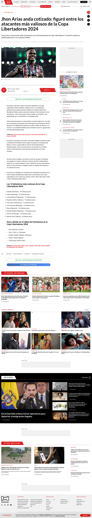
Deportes (8, 12)
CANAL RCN (83, 1)
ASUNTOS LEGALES (64, 501)
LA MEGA (48, 509)
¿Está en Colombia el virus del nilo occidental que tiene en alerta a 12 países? (79, 462)
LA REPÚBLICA (63, 499)
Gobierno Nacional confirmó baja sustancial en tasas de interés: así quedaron (71, 92)
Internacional (24, 1)
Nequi (35, 465)
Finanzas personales (65, 89)
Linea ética (32, 504)
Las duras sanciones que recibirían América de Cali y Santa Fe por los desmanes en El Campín (76, 296)
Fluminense (26, 253)
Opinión (64, 1)
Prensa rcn (20, 506)
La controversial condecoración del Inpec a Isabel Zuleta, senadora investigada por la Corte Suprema (79, 395)
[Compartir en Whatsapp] (88, 24)
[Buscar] (90, 2)
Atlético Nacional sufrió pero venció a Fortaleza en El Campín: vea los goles (45, 296)
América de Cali (67, 293)
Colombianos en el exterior (38, 253)
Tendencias (57, 1)
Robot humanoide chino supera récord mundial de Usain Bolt (80, 473)
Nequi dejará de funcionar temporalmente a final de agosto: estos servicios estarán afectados (49, 468)
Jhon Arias (8, 253)
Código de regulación (22, 503)
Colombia (16, 1)
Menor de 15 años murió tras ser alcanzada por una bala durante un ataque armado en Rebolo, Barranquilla (79, 385)
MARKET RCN (79, 504)
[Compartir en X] (88, 20)
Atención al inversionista (23, 507)
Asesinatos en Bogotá (7, 465)
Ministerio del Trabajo (69, 127)
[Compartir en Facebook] (88, 16)
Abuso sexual (66, 117)
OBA (31, 506)
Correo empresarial (22, 504)
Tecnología (74, 470)
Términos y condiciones (45, 514)
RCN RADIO (48, 503)
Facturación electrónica (36, 499)
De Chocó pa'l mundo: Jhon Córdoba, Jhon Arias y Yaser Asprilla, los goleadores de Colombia (28, 246)
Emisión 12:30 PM (46, 6)
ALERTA (47, 506)
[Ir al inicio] (8, 2)
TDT (54, 499)
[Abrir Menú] (2, 2)
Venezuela (73, 447)
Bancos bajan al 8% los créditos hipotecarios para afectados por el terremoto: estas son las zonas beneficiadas (77, 405)
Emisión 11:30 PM (86, 6)
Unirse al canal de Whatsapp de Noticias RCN (30, 99)
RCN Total (48, 501)
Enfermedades (74, 459)
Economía (50, 1)
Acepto (85, 515)
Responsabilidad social (22, 499)
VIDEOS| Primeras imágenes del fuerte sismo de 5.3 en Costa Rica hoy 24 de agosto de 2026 (73, 111)
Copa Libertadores (18, 253)
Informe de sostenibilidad (36, 501)
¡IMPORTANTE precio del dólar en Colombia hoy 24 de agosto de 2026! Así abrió (73, 102)
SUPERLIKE (79, 503)
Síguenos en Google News (30, 264)
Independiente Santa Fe (7, 293)
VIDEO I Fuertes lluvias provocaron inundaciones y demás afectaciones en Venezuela (80, 451)
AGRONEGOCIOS (63, 503)
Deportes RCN (32, 1)
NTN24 (47, 499)
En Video (8, 377)
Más (85, 377)
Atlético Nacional (37, 293)
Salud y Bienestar (42, 1)
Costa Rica (65, 107)
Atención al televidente (22, 501)
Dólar (64, 99)
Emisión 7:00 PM (66, 6)
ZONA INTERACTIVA (81, 501)
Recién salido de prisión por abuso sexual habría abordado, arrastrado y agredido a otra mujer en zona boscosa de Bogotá (72, 121)
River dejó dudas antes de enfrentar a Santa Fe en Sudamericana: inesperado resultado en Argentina (14, 297)
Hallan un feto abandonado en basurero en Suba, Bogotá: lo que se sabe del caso (15, 468)
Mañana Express (26, 6)
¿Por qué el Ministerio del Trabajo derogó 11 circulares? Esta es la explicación (73, 130)
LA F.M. (47, 504)
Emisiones (5, 6)
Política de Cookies (60, 516)
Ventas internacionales (35, 503)
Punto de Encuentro (72, 1)
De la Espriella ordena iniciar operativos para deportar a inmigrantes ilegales (23, 415)
